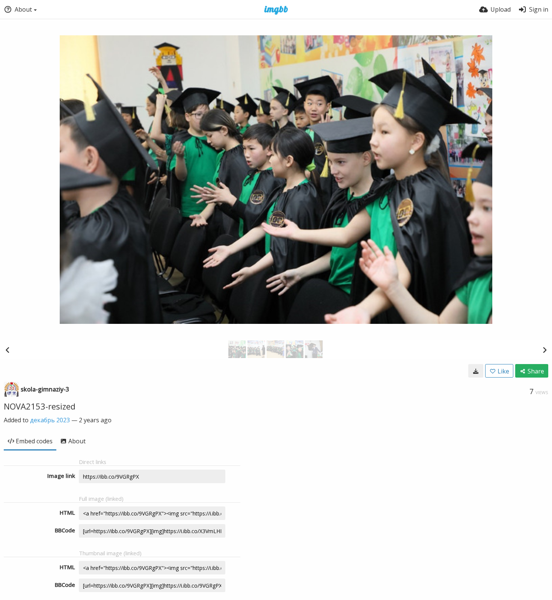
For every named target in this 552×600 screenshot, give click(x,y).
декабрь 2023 (50, 420)
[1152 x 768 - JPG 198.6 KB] (475, 371)
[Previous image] (7, 349)
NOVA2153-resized (39, 406)
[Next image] (544, 349)
